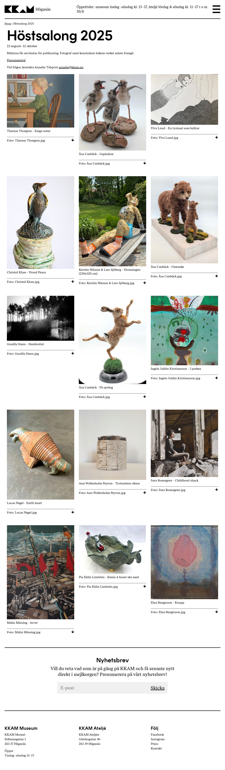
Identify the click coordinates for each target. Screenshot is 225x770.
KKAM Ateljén (89, 734)
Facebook (157, 734)
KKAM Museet (15, 734)
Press (8, 23)
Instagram (158, 739)
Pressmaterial (16, 60)
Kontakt (156, 748)
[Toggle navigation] (216, 9)
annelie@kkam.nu (71, 67)
